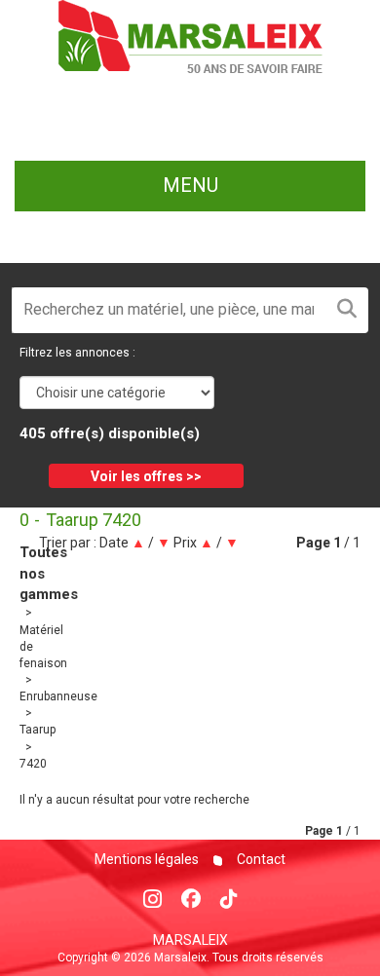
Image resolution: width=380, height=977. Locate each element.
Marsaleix (190, 940)
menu (190, 185)
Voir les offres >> (146, 476)
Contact (259, 859)
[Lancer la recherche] (346, 310)
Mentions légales (147, 859)
